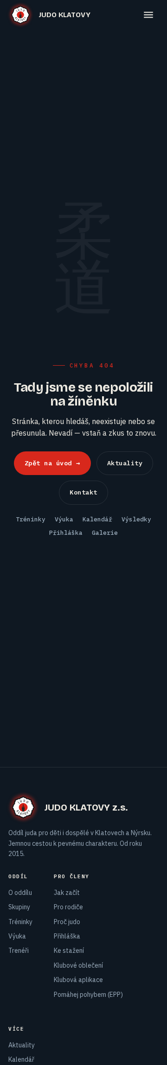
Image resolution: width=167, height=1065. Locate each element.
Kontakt (83, 492)
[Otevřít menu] (148, 15)
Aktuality (125, 463)
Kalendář (97, 519)
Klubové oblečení (78, 965)
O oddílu (20, 892)
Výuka (64, 519)
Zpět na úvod (52, 463)
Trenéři (18, 950)
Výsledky (136, 519)
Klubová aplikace (78, 980)
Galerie (105, 533)
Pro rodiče (68, 907)
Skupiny (19, 907)
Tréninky (30, 519)
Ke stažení (69, 950)
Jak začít (67, 892)
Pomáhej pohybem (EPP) (88, 994)
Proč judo (67, 922)
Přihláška (66, 533)
